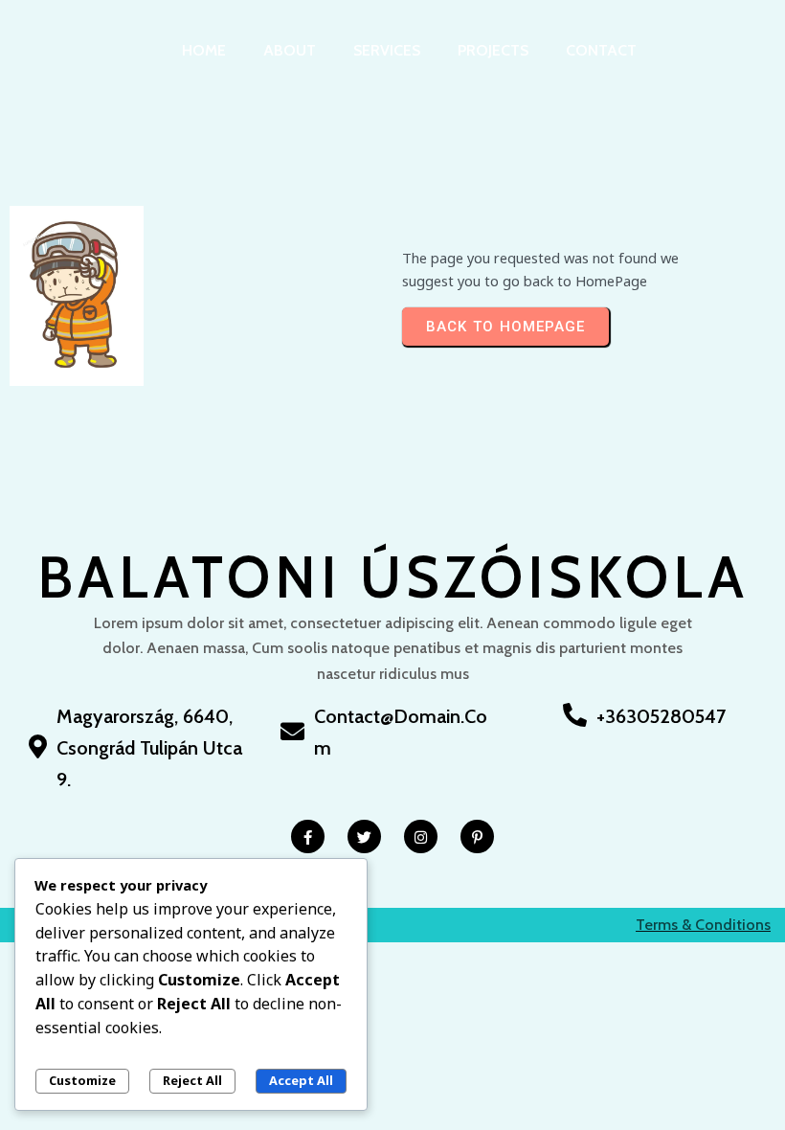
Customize (82, 1080)
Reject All (192, 1080)
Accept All (301, 1080)
